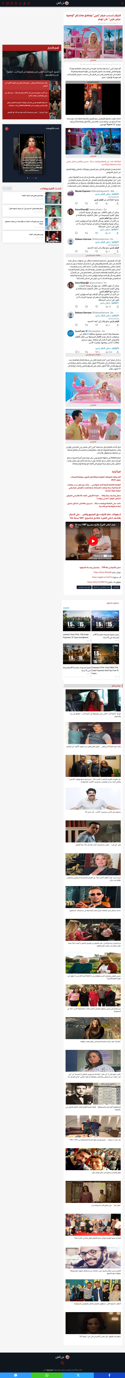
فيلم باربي (116, 587)
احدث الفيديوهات (33, 188)
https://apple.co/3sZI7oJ (102, 577)
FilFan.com (78, 1370)
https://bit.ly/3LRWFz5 (97, 582)
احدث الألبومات (52, 128)
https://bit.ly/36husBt (103, 572)
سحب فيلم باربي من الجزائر (101, 587)
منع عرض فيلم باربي (84, 587)
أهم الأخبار (53, 47)
